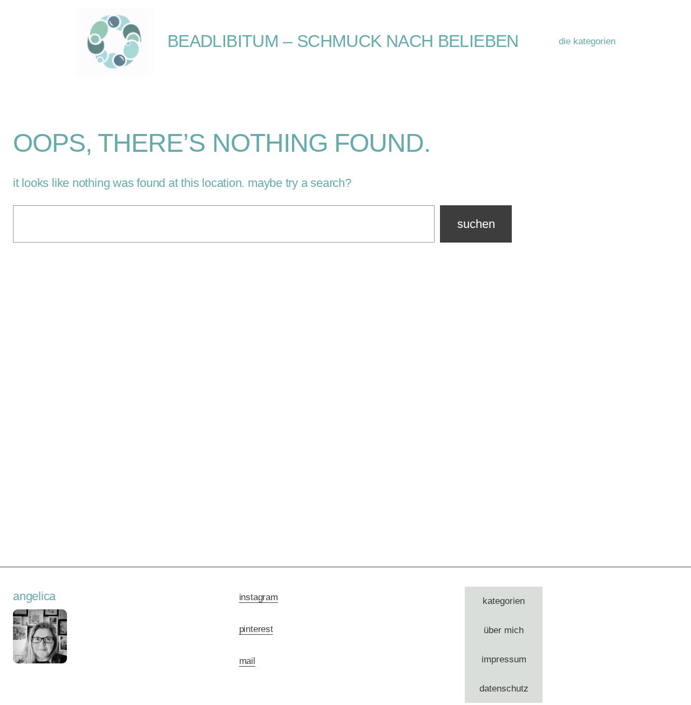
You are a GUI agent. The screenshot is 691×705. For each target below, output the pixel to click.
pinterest (256, 629)
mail (247, 661)
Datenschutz (504, 688)
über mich (504, 630)
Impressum (504, 659)
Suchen (476, 224)
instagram (258, 597)
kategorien (504, 601)
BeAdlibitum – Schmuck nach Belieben (343, 41)
